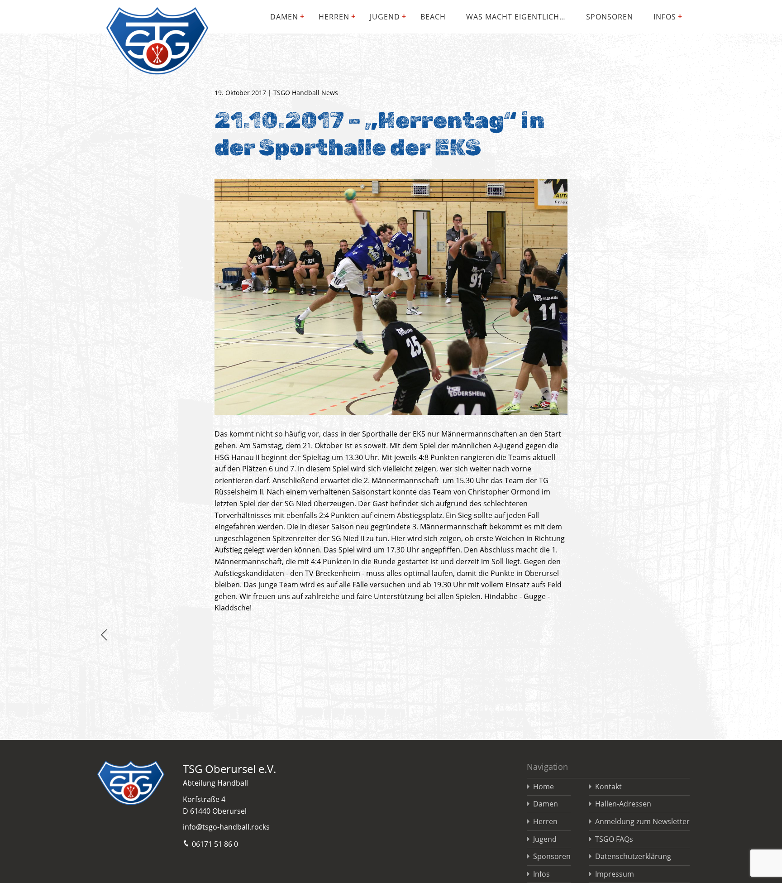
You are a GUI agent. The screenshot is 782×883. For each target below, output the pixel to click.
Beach (433, 17)
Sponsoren (609, 17)
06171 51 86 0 (215, 844)
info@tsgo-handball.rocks (226, 827)
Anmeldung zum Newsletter (642, 821)
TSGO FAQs (614, 839)
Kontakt (608, 787)
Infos (664, 17)
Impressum (614, 874)
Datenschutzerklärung (633, 856)
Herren (334, 17)
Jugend (385, 17)
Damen (284, 17)
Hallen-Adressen (623, 804)
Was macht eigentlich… (516, 17)
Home (543, 787)
